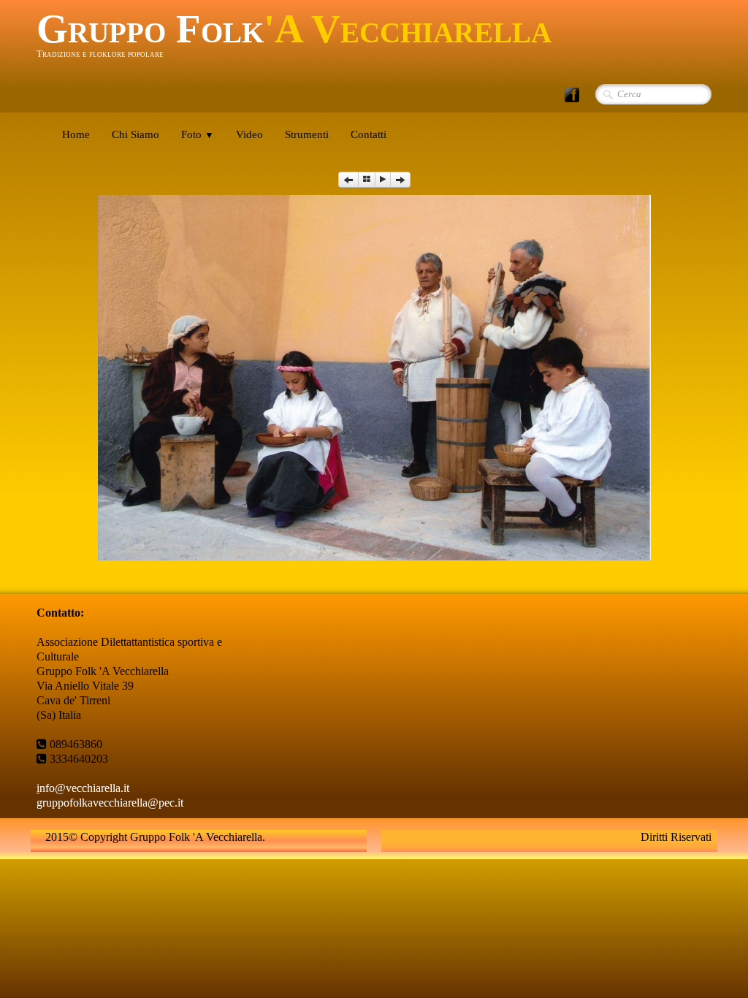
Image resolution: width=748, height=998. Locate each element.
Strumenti (307, 134)
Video (249, 134)
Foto (197, 134)
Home (76, 134)
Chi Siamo (135, 134)
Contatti (368, 134)
